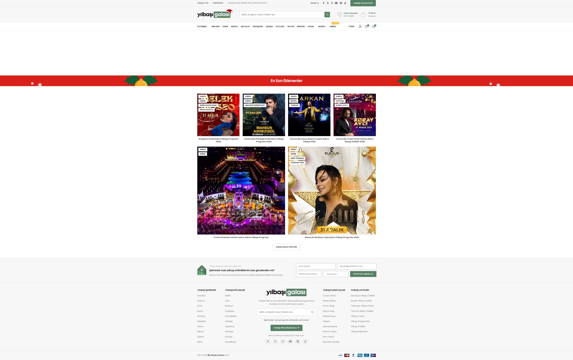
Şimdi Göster (289, 200)
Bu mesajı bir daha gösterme (289, 208)
